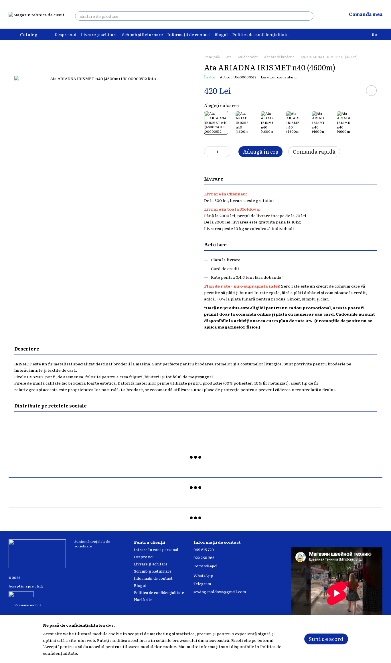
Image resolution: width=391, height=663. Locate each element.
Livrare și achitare (99, 34)
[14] (318, 123)
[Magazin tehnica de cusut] (37, 553)
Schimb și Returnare (142, 34)
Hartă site (143, 599)
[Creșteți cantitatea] (226, 152)
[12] (267, 123)
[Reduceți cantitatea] (208, 152)
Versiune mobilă (27, 604)
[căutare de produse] (308, 16)
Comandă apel (205, 566)
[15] (343, 123)
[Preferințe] (327, 14)
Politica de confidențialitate (260, 34)
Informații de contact (188, 34)
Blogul (221, 34)
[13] (293, 123)
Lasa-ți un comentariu (279, 77)
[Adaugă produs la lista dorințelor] (371, 90)
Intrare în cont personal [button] (156, 549)
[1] (242, 123)
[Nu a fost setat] (216, 123)
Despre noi (65, 34)
